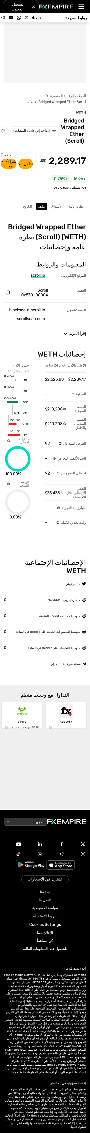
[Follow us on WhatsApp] (19, 18)
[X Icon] (77, 844)
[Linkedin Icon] (34, 844)
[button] (81, 6)
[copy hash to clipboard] (7, 292)
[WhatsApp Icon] (34, 854)
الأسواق (56, 206)
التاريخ (27, 206)
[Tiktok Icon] (13, 854)
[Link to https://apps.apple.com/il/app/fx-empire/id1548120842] (60, 865)
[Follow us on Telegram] (3, 18)
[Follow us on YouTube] (11, 18)
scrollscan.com (31, 318)
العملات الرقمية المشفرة (68, 96)
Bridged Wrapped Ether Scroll (62, 102)
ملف (41, 206)
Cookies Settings (45, 924)
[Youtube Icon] (13, 844)
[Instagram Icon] (77, 854)
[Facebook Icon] (55, 844)
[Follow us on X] (27, 18)
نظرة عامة (76, 206)
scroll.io (38, 275)
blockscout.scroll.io (27, 310)
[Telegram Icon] (55, 854)
